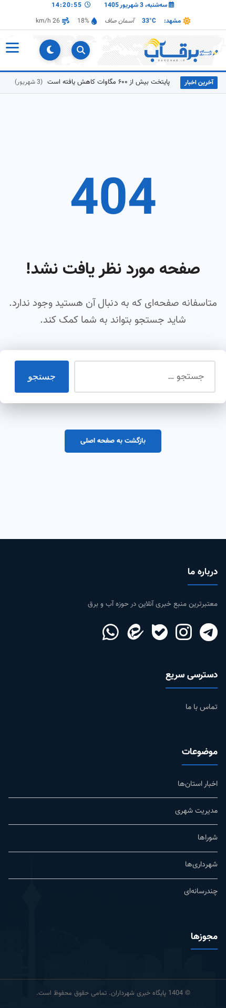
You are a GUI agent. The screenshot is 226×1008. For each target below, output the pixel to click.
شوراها (208, 838)
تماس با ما (202, 707)
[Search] (80, 50)
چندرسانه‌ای (201, 891)
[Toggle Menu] (11, 50)
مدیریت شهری (196, 811)
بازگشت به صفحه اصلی (113, 440)
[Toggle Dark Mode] (49, 50)
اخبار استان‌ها (198, 784)
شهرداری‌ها (201, 865)
